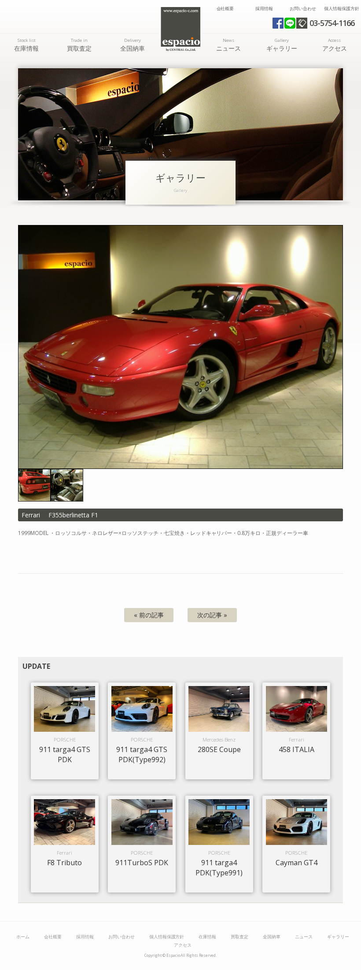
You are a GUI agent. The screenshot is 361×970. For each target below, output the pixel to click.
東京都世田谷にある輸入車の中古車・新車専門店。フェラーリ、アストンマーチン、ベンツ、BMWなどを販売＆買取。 (180, 29)
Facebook (278, 23)
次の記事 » (212, 615)
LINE (289, 23)
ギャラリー (281, 44)
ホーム (22, 937)
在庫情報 (26, 44)
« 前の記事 (149, 615)
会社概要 (225, 8)
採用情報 (264, 8)
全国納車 (132, 44)
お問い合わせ (303, 8)
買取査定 (79, 44)
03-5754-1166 (331, 23)
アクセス (334, 44)
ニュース (228, 44)
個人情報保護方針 (341, 8)
